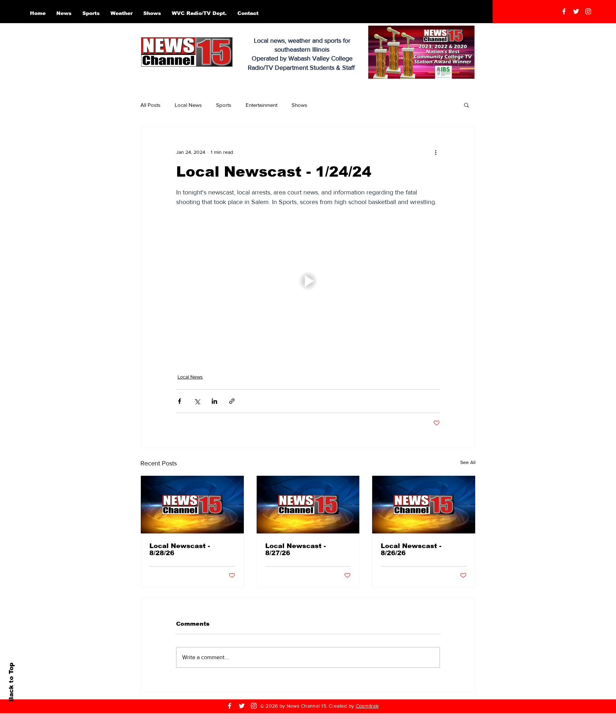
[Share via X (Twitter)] (197, 401)
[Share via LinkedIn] (214, 401)
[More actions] (435, 152)
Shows (299, 105)
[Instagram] (588, 11)
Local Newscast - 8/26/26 (411, 549)
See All (468, 462)
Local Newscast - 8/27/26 (295, 549)
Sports (223, 105)
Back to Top (11, 682)
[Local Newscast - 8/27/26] (308, 504)
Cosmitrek (367, 706)
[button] (466, 105)
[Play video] (308, 281)
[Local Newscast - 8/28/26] (192, 504)
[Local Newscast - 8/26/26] (423, 504)
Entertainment (261, 105)
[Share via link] (232, 401)
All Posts (150, 105)
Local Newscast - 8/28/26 (179, 549)
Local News (188, 105)
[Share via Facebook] (179, 401)
